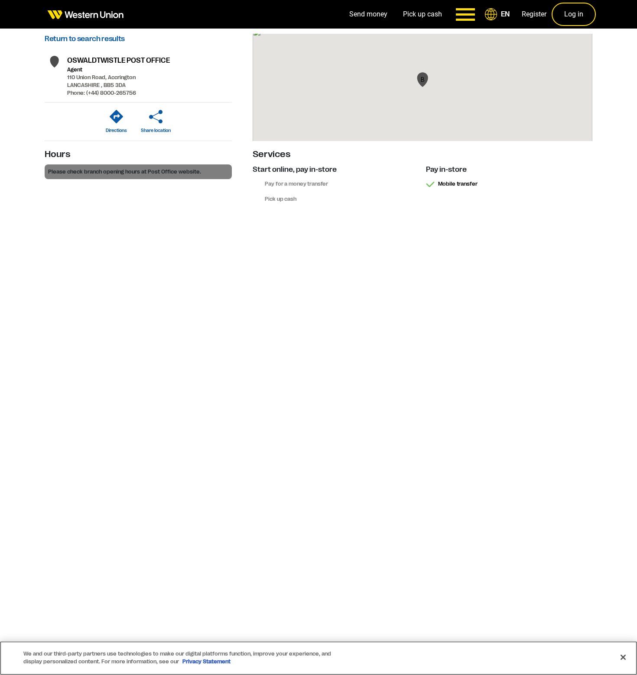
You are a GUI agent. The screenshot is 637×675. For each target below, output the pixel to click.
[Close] (623, 657)
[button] (499, 14)
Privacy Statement (206, 662)
